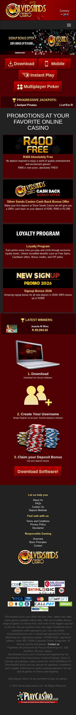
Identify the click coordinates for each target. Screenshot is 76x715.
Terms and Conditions (38, 521)
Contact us (53, 644)
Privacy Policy (38, 524)
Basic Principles (38, 542)
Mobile (58, 63)
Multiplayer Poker (41, 86)
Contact (38, 545)
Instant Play (41, 75)
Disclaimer (38, 528)
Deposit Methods (38, 510)
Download (23, 63)
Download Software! (38, 471)
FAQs (38, 503)
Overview (38, 538)
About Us (38, 500)
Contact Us (38, 507)
